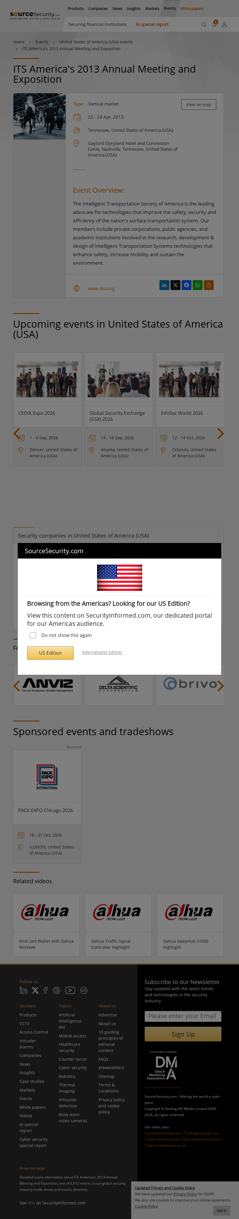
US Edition (50, 653)
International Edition (102, 652)
